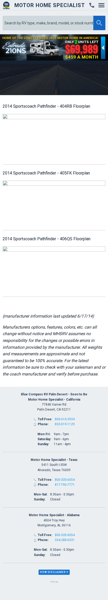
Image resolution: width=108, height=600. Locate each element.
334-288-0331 (65, 540)
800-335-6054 (65, 480)
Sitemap (54, 582)
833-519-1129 (65, 424)
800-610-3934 (65, 419)
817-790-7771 (65, 485)
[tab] (54, 572)
